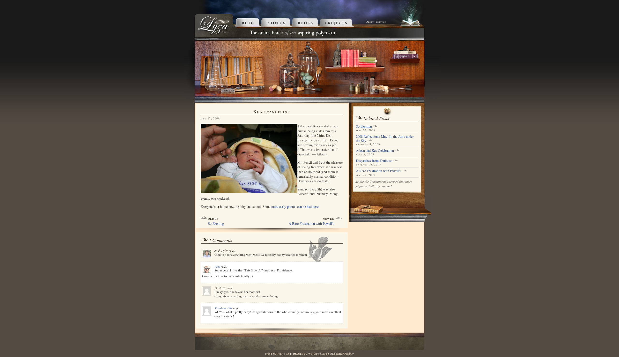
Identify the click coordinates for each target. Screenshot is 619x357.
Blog (247, 22)
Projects (342, 22)
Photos (276, 22)
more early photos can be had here (294, 206)
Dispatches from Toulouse (374, 160)
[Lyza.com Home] (213, 34)
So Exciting (216, 223)
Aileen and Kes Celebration (375, 150)
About (370, 21)
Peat (217, 266)
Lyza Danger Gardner (342, 353)
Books (306, 22)
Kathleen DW (223, 308)
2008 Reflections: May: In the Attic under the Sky (385, 138)
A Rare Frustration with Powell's (311, 223)
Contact (381, 21)
